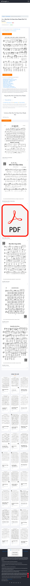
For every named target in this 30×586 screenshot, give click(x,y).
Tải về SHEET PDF (7, 74)
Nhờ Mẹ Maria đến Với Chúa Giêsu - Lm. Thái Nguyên (10, 79)
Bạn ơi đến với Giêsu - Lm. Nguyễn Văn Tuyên (9, 80)
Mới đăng (7, 551)
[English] (13, 22)
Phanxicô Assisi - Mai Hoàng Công (7, 85)
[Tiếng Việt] (12, 22)
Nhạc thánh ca (8, 30)
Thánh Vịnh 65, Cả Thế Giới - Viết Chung (8, 78)
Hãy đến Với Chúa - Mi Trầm (6, 82)
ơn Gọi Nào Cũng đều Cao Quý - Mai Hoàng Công (9, 87)
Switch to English (15, 552)
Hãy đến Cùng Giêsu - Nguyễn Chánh (8, 81)
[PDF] (7, 22)
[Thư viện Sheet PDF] (5, 1)
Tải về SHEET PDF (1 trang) (16, 29)
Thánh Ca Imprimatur (13, 30)
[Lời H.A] (11, 22)
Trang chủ (3, 551)
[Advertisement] (15, 9)
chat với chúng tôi (10, 579)
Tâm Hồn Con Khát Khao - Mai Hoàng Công (8, 86)
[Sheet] (9, 22)
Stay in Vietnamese (15, 554)
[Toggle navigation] (28, 1)
